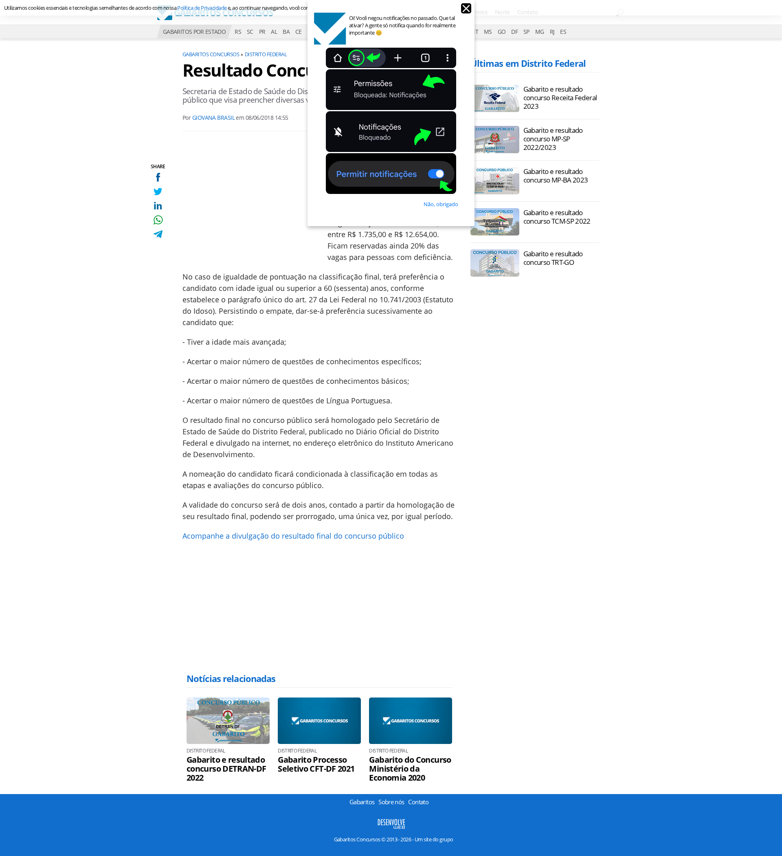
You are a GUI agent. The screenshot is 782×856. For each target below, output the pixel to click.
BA (286, 31)
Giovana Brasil (213, 117)
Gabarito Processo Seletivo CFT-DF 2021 (316, 764)
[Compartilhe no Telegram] (158, 234)
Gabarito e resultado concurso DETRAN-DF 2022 (226, 768)
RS (238, 31)
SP (526, 31)
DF (514, 31)
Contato (418, 802)
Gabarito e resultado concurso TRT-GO (553, 257)
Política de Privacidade (201, 7)
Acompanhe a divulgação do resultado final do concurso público (293, 536)
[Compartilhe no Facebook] (158, 177)
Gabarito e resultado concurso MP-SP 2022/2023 (553, 139)
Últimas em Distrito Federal (528, 63)
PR (262, 31)
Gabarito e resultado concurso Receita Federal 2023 (560, 97)
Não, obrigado (441, 204)
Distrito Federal (266, 54)
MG (539, 31)
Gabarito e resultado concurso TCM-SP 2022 (557, 216)
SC (250, 31)
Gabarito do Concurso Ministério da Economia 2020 (410, 768)
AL (274, 31)
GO (502, 31)
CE (298, 31)
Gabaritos (361, 802)
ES (563, 31)
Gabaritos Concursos (210, 54)
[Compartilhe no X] (158, 191)
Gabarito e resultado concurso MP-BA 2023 (555, 175)
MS (488, 31)
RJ (552, 31)
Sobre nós (391, 802)
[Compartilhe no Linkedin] (158, 205)
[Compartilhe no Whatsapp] (158, 220)
